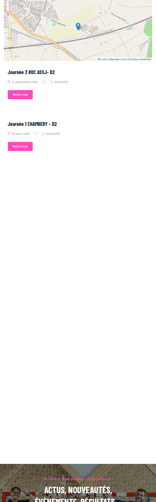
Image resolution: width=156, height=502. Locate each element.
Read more (20, 94)
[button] (78, 26)
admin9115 (61, 82)
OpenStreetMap (130, 59)
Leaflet (104, 59)
